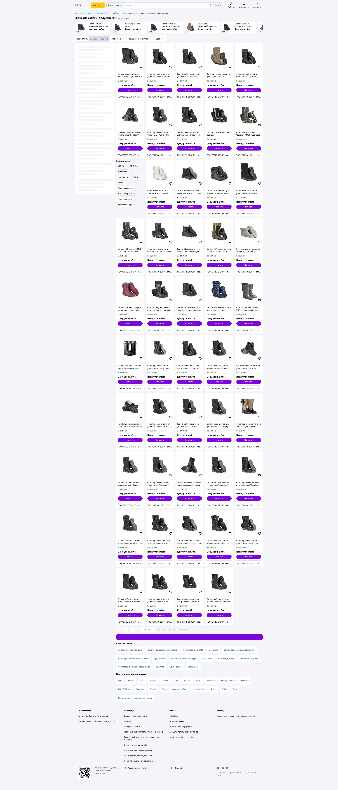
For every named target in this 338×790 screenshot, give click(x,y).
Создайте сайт (130, 716)
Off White (160, 667)
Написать (130, 90)
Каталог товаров (82, 13)
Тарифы (127, 721)
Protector (211, 680)
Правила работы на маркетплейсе (140, 761)
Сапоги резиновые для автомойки (239, 650)
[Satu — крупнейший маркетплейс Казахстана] (81, 5)
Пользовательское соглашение (138, 750)
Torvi (235, 689)
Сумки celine (159, 658)
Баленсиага (193, 667)
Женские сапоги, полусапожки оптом (135, 698)
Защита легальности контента (184, 732)
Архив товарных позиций (130, 650)
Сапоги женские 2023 (193, 650)
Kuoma (131, 680)
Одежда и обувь (102, 13)
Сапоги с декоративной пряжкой (162, 650)
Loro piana (213, 650)
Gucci (213, 689)
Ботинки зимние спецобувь (183, 658)
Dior (142, 680)
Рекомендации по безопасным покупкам (96, 721)
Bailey (165, 680)
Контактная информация (181, 726)
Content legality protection (182, 737)
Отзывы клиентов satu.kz (135, 745)
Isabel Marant (199, 689)
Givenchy (244, 680)
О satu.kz (174, 716)
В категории (113, 5)
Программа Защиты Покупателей (93, 716)
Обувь (116, 13)
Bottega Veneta (228, 680)
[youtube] (218, 768)
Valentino (140, 689)
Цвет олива (207, 658)
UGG (120, 680)
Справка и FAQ (177, 721)
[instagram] (227, 768)
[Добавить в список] (141, 67)
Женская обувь (130, 13)
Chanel (153, 689)
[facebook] (222, 768)
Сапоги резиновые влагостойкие (133, 658)
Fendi (164, 689)
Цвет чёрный (176, 667)
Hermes (187, 680)
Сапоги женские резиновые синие (134, 667)
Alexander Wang (179, 689)
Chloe (224, 689)
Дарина (153, 680)
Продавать (129, 726)
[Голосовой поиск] (210, 5)
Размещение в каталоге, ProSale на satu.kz (143, 732)
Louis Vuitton (124, 689)
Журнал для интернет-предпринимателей (236, 716)
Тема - (135, 768)
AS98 (175, 680)
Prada (198, 680)
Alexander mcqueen (249, 658)
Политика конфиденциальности (138, 755)
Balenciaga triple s (226, 658)
